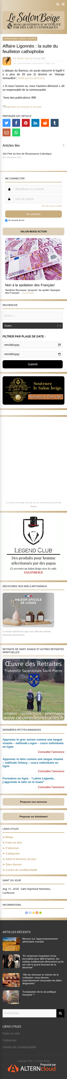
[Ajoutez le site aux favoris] (33, 913)
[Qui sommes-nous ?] (26, 913)
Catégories (12, 853)
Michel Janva (23, 58)
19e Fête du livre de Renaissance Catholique (27, 153)
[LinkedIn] (35, 123)
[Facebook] (16, 123)
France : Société (27, 39)
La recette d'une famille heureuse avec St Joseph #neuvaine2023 (32, 503)
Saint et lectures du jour (20, 859)
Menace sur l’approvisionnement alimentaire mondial (40, 940)
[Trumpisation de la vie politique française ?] (11, 1003)
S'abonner (9, 1040)
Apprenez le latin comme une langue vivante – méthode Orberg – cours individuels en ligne (33, 762)
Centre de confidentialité (21, 870)
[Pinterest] (26, 123)
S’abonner (12, 848)
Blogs (9, 837)
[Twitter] (6, 123)
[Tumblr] (55, 123)
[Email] (6, 132)
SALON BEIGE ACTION (33, 231)
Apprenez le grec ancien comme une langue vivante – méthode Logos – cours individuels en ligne (33, 743)
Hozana (33, 506)
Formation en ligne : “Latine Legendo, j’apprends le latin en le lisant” (28, 780)
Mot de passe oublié (52, 206)
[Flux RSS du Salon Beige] (37, 913)
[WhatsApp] (16, 132)
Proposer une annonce (33, 801)
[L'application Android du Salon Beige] (40, 913)
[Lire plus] (28, 292)
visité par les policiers (31, 78)
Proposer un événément (34, 816)
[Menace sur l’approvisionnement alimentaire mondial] (11, 950)
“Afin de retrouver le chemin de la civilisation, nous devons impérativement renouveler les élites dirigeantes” (42, 979)
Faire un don (13, 842)
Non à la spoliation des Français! (30, 285)
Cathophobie (10, 39)
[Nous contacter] (30, 913)
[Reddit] (45, 123)
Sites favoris (13, 864)
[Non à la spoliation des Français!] (33, 279)
